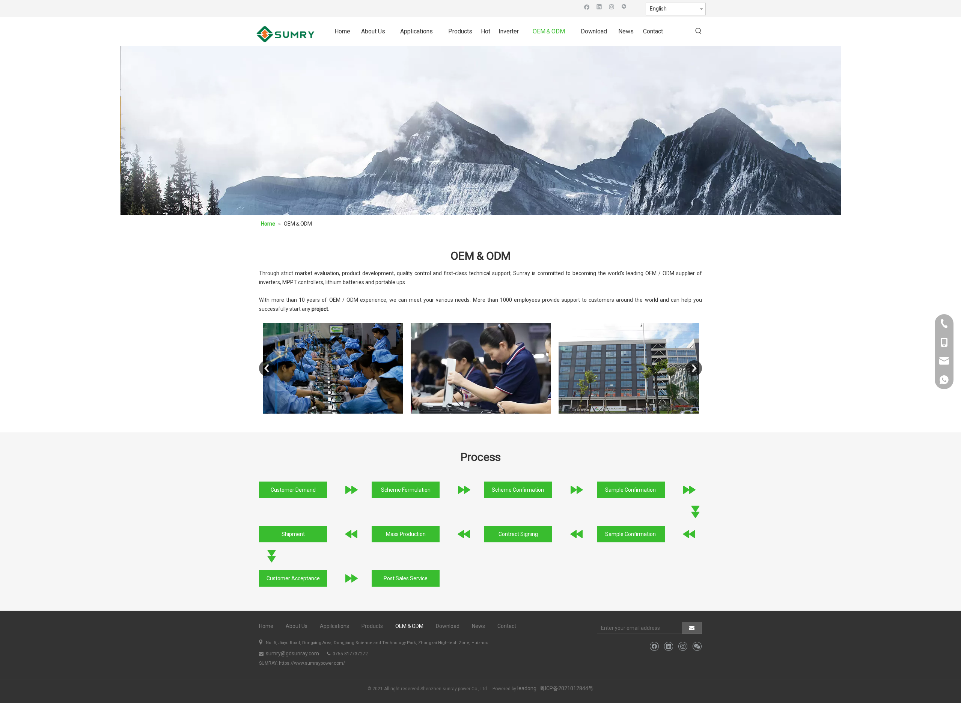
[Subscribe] (692, 628)
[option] (333, 368)
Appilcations (334, 626)
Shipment (293, 534)
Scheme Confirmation (518, 490)
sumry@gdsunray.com (292, 653)
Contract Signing (518, 534)
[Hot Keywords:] (698, 31)
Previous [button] (267, 368)
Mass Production (406, 534)
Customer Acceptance (293, 578)
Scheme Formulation (406, 490)
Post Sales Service (406, 578)
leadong (526, 688)
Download (447, 626)
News (478, 626)
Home (266, 626)
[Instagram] (611, 6)
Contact (506, 626)
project (320, 309)
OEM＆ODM (409, 626)
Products (372, 626)
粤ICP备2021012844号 (566, 688)
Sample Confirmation (631, 490)
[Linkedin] (599, 6)
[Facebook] (587, 6)
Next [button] (694, 368)
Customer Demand (293, 490)
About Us (296, 626)
